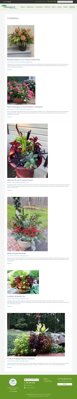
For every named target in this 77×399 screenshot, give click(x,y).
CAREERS (65, 7)
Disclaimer (47, 396)
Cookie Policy (41, 396)
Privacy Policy (31, 396)
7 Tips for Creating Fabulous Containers (21, 359)
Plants (21, 109)
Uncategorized (23, 182)
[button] (25, 7)
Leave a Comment (10, 61)
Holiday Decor (23, 61)
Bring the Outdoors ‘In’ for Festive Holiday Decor (23, 60)
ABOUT (53, 7)
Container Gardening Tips (16, 296)
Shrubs (24, 109)
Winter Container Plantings (16, 253)
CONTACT (59, 7)
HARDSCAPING (30, 7)
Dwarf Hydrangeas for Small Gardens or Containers (25, 107)
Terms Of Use (36, 396)
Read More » (9, 69)
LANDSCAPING (39, 7)
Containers (17, 61)
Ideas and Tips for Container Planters (20, 180)
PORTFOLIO (47, 7)
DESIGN (22, 7)
